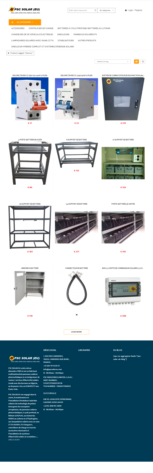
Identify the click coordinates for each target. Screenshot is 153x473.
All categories (24, 22)
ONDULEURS (63, 34)
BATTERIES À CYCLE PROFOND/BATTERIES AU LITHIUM (84, 28)
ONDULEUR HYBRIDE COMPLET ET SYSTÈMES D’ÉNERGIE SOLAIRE (42, 46)
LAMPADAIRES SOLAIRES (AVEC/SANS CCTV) (32, 40)
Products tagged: (21, 53)
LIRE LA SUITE (14, 440)
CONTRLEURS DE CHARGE (41, 28)
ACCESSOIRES (18, 28)
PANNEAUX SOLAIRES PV (85, 34)
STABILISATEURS (66, 40)
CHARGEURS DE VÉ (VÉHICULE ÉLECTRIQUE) (32, 34)
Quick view (34, 125)
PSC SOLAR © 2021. (8, 471)
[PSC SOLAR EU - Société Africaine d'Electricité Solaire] (24, 10)
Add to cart (31, 95)
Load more (76, 332)
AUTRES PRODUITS (87, 40)
